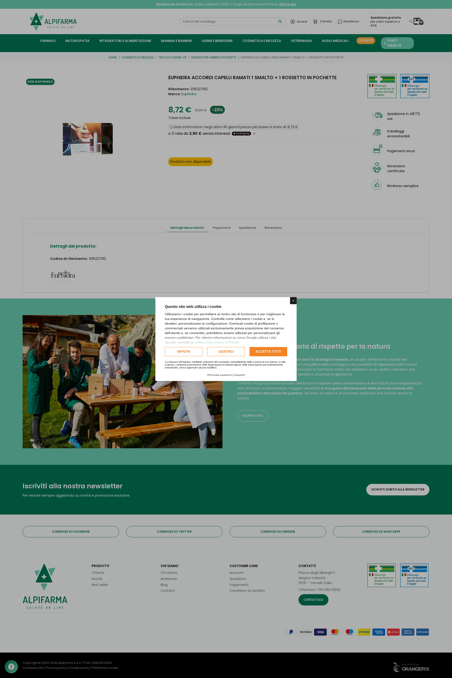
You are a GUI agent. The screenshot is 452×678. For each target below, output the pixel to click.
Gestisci (226, 351)
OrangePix (239, 375)
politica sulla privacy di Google (216, 342)
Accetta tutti (268, 351)
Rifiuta (183, 351)
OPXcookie (213, 375)
